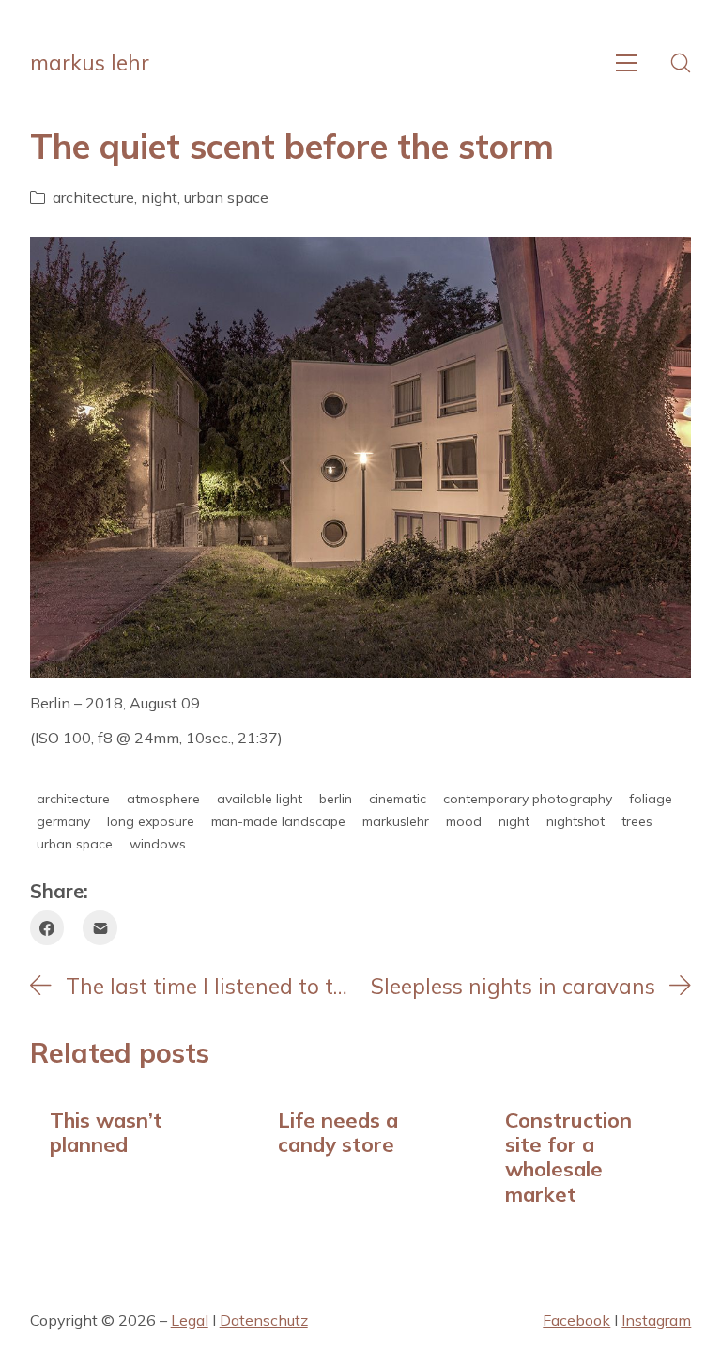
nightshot (575, 821)
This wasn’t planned (106, 1132)
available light (259, 798)
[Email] (100, 927)
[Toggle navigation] (626, 63)
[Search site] (680, 63)
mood (464, 821)
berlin (335, 798)
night (159, 197)
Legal (189, 1320)
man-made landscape (278, 821)
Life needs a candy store (338, 1132)
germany (63, 821)
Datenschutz (264, 1320)
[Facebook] (47, 927)
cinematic (397, 798)
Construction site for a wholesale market (568, 1156)
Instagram (656, 1320)
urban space (226, 197)
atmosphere (163, 798)
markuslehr (395, 821)
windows (158, 843)
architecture (93, 197)
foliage (650, 798)
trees (636, 821)
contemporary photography (527, 798)
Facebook (576, 1320)
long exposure (150, 821)
